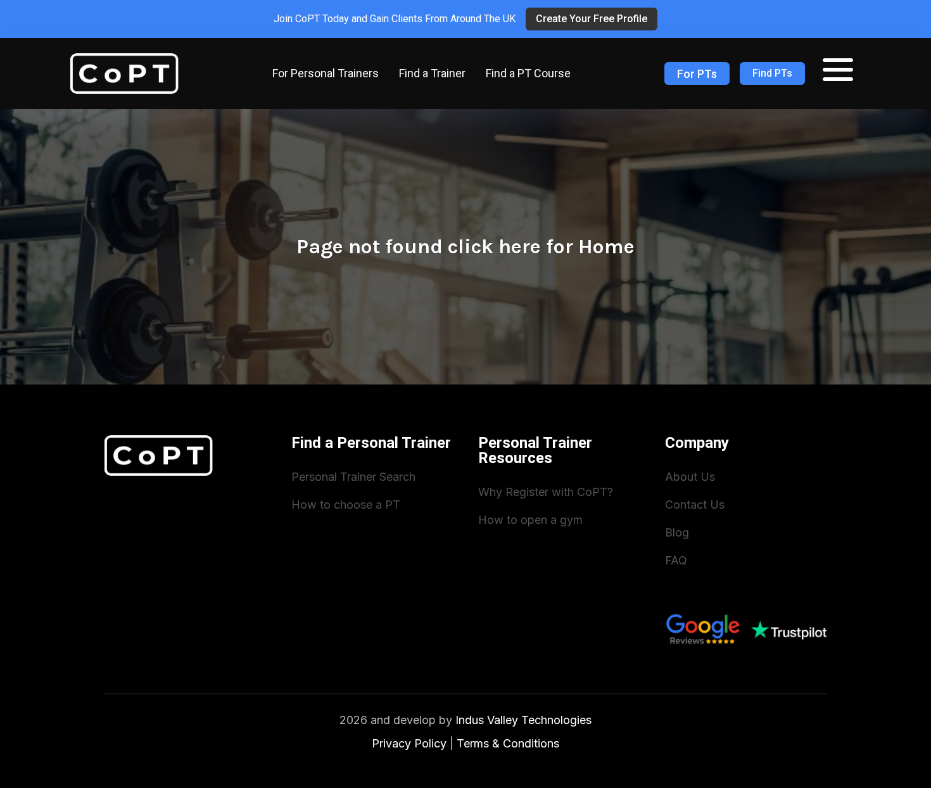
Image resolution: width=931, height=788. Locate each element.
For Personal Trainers (325, 73)
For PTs (697, 73)
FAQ (676, 560)
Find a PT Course (528, 73)
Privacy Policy (409, 743)
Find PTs (772, 73)
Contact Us (695, 504)
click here (494, 246)
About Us (690, 476)
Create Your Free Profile (591, 19)
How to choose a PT (345, 504)
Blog (677, 532)
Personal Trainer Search (353, 476)
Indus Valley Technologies (523, 720)
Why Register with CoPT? (545, 492)
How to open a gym (530, 519)
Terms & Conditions (508, 743)
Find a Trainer (432, 73)
